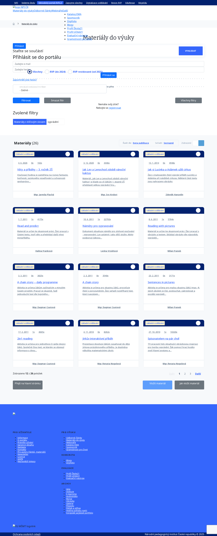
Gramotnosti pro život (79, 39)
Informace (23, 437)
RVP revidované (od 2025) (88, 71)
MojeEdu (142, 2)
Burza (69, 498)
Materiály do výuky (23, 10)
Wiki (68, 489)
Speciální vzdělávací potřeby (32, 87)
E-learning (71, 494)
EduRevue (130, 2)
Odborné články (43, 10)
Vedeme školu (28, 2)
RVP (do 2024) (58, 71)
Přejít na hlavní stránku (28, 383)
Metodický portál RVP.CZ (50, 2)
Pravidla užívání (25, 442)
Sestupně (169, 143)
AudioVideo (72, 496)
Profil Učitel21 (75, 32)
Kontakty (22, 449)
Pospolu (70, 505)
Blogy (70, 24)
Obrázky (70, 501)
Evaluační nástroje (77, 35)
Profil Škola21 (75, 28)
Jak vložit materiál (189, 383)
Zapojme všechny (74, 2)
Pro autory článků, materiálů (32, 452)
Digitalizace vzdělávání (97, 2)
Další (65, 10)
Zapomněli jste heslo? (25, 79)
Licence (21, 456)
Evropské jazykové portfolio (79, 512)
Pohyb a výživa (73, 508)
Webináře (57, 10)
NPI (16, 2)
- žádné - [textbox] (24, 90)
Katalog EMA (74, 14)
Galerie (69, 503)
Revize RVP (116, 2)
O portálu (22, 440)
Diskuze (70, 491)
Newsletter (23, 454)
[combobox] (60, 88)
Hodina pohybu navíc (76, 510)
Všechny (37, 71)
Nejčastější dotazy (26, 461)
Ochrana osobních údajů (26, 534)
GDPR (20, 459)
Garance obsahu (26, 444)
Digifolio (72, 21)
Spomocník (73, 17)
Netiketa (22, 447)
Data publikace (141, 143)
